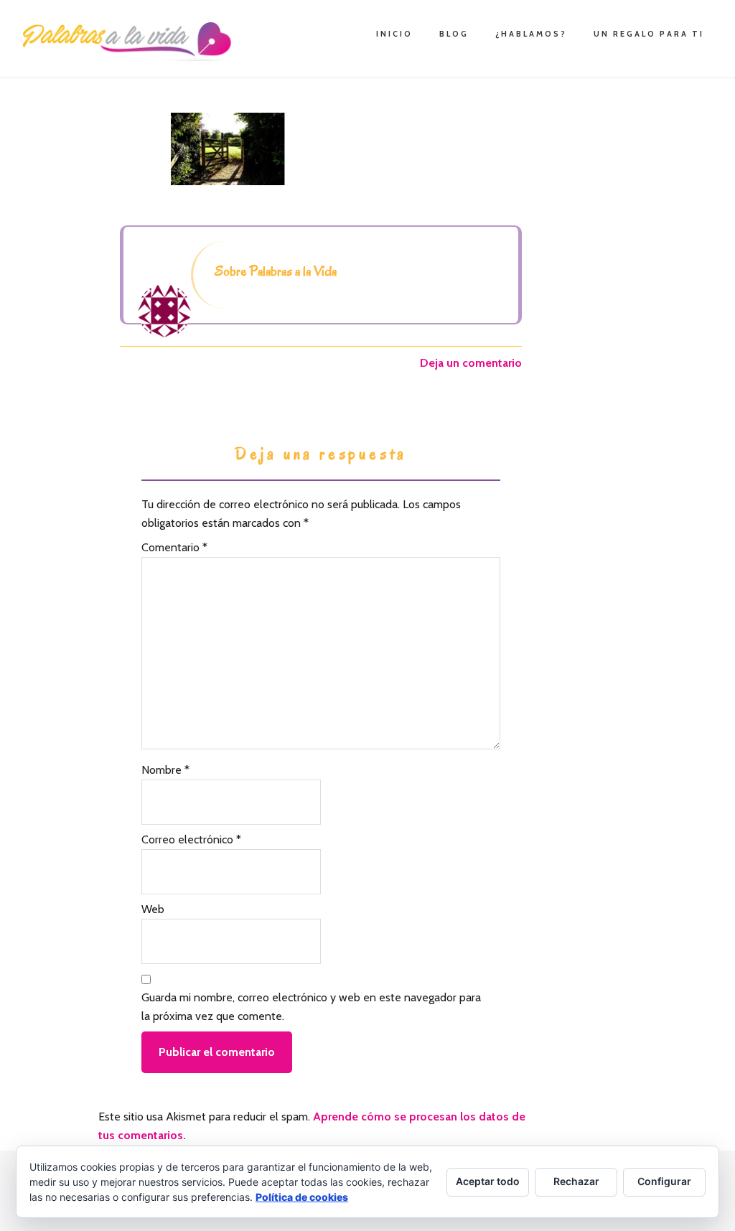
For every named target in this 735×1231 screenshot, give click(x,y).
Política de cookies (302, 1197)
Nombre (165, 770)
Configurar (664, 1181)
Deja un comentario (471, 363)
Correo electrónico (191, 839)
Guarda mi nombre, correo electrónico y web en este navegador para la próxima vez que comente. (311, 1007)
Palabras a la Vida (130, 41)
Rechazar (576, 1181)
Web (152, 909)
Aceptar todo (488, 1181)
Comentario (174, 547)
